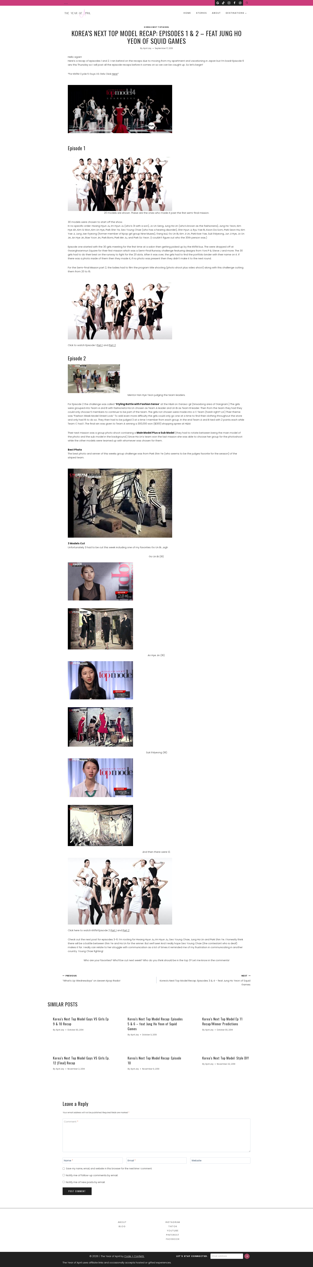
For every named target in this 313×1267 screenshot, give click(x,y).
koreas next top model (156, 27)
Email (132, 1160)
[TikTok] (223, 3)
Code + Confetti (134, 1256)
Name (68, 1160)
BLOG (122, 1226)
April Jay (147, 48)
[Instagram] (229, 3)
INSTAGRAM (172, 1222)
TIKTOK (172, 1226)
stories (201, 12)
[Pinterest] (240, 3)
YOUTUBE (173, 1230)
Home (187, 12)
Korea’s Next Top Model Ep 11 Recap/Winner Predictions (222, 1021)
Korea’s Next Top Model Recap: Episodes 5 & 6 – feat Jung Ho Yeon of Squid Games (155, 1023)
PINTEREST (172, 1234)
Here (115, 74)
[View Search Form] (247, 3)
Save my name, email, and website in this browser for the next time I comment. (109, 1168)
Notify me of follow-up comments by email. (92, 1175)
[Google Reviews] (218, 3)
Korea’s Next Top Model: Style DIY (225, 1058)
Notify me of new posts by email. (85, 1182)
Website (196, 1160)
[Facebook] (235, 3)
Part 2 (112, 345)
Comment (71, 1121)
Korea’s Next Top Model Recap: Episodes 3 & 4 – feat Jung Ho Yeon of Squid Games (205, 980)
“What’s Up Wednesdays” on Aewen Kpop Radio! (91, 978)
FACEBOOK (173, 1239)
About (216, 12)
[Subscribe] (247, 1256)
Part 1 (100, 345)
